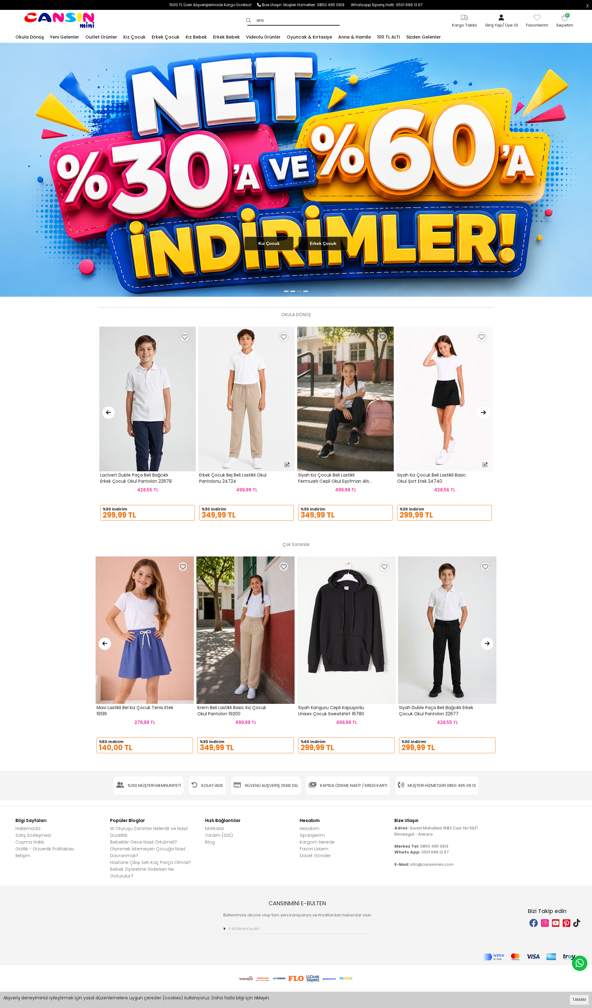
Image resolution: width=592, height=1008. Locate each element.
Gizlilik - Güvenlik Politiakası (44, 849)
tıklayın (261, 998)
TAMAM (579, 999)
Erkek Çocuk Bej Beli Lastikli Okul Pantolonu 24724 (232, 478)
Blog (210, 842)
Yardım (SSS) (219, 835)
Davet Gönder (315, 856)
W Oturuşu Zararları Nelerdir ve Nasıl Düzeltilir (148, 831)
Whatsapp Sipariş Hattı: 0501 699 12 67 (387, 4)
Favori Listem (314, 849)
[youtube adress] (556, 923)
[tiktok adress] (576, 923)
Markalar (214, 828)
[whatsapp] (579, 963)
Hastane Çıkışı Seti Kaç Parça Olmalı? (150, 862)
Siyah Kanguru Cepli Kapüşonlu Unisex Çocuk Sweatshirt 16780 (331, 710)
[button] (286, 291)
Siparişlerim (312, 835)
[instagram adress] (545, 923)
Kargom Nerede (317, 842)
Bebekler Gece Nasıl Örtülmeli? (143, 842)
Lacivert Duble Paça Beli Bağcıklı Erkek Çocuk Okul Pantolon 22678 (136, 478)
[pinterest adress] (566, 923)
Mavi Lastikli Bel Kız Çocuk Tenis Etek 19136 (135, 710)
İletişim (22, 856)
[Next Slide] (483, 413)
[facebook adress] (533, 923)
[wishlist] (185, 337)
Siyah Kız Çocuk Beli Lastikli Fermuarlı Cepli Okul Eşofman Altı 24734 (333, 481)
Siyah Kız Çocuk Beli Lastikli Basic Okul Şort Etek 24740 (431, 478)
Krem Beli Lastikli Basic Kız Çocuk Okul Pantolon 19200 (231, 710)
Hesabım (309, 828)
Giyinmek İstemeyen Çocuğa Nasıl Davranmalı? (147, 852)
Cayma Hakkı (29, 842)
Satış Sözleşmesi (33, 835)
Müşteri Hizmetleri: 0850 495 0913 (317, 4)
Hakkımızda (27, 828)
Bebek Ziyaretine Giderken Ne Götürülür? (142, 872)
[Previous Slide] (108, 413)
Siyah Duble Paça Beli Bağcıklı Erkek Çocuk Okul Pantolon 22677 (436, 710)
